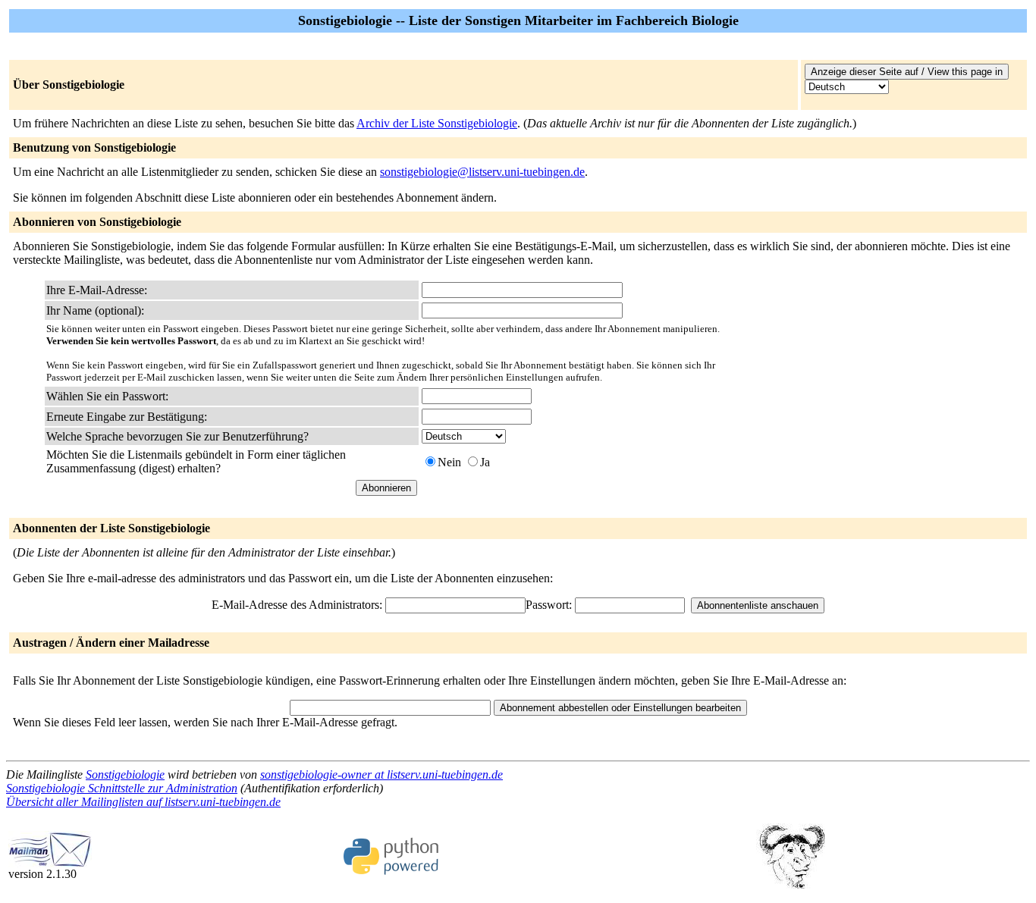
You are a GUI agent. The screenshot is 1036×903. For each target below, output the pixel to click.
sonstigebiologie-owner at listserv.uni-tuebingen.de (381, 774)
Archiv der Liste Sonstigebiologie (436, 123)
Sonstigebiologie (125, 774)
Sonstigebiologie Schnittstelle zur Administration (121, 788)
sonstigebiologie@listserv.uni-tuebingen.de (482, 171)
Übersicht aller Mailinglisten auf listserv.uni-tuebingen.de (143, 801)
